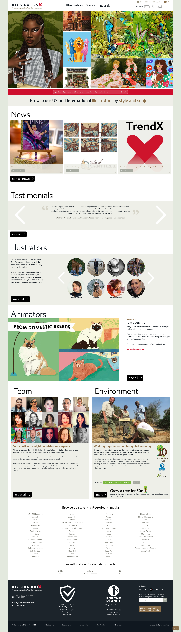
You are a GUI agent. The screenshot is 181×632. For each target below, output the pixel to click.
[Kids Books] (105, 5)
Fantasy (72, 531)
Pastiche (109, 554)
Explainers (90, 571)
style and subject (135, 100)
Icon (72, 554)
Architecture (35, 525)
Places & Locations (145, 517)
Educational (72, 525)
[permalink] (61, 173)
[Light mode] (166, 2)
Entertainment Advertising (72, 528)
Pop (145, 520)
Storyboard (145, 534)
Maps (109, 534)
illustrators (102, 100)
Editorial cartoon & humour (72, 523)
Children (35, 545)
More (136, 482)
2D (120, 571)
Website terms (49, 625)
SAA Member (101, 625)
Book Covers (35, 534)
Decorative (72, 517)
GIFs (72, 545)
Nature (109, 540)
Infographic (109, 514)
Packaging (109, 545)
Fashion (72, 534)
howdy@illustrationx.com (23, 603)
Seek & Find (145, 528)
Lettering (108, 520)
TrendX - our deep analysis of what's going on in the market (141, 167)
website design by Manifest (159, 625)
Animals (35, 517)
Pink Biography (17, 167)
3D (120, 574)
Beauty (35, 528)
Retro (145, 525)
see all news (21, 179)
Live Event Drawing (109, 528)
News (20, 114)
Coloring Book (35, 551)
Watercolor (145, 545)
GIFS (61, 574)
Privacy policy (84, 625)
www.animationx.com (135, 349)
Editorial (72, 520)
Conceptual (35, 557)
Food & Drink (72, 540)
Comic (35, 554)
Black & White (35, 531)
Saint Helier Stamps (73, 167)
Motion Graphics (90, 574)
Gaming (72, 542)
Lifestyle (109, 523)
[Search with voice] (121, 92)
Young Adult (145, 551)
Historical (72, 551)
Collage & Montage (35, 548)
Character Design (35, 542)
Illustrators (74, 5)
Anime (35, 523)
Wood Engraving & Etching (145, 548)
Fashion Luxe (72, 537)
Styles (90, 5)
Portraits (145, 523)
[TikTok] (151, 590)
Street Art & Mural (146, 537)
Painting (109, 548)
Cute (72, 514)
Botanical (35, 537)
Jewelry (109, 517)
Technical (145, 540)
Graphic (72, 548)
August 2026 (148, 608)
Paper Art (108, 551)
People (108, 557)
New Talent (108, 542)
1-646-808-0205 (150, 2)
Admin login (118, 625)
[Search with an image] (125, 92)
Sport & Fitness (145, 531)
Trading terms (66, 625)
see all (16, 234)
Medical (109, 537)
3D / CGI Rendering (35, 514)
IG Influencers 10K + (72, 557)
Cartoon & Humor (35, 540)
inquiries (158, 2)
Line (108, 525)
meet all (19, 299)
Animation (35, 520)
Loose (109, 531)
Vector (145, 542)
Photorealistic (145, 514)
